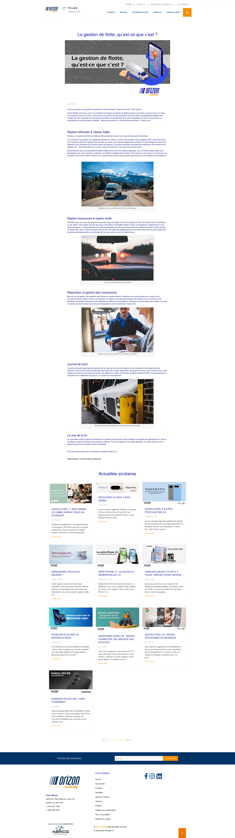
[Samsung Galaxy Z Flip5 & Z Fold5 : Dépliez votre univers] (164, 556)
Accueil (98, 779)
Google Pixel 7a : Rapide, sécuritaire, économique (160, 636)
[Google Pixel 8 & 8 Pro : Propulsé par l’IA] (164, 493)
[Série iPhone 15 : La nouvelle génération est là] (117, 556)
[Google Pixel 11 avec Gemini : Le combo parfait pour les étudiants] (71, 493)
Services (123, 12)
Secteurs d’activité (140, 12)
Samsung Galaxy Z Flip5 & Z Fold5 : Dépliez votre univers (163, 573)
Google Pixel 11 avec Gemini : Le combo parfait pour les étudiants (69, 512)
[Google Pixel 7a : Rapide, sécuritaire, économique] (164, 618)
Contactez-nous (173, 12)
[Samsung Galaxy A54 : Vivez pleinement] (71, 682)
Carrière (128, 4)
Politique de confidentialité (105, 810)
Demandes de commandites (161, 4)
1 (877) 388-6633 (182, 4)
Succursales (100, 783)
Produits (157, 12)
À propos (111, 12)
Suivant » (128, 740)
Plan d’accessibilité (102, 814)
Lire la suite (56, 536)
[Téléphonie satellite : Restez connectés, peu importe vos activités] (117, 619)
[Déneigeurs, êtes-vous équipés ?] (71, 556)
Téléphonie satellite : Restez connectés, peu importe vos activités (116, 639)
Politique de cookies (103, 819)
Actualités (99, 792)
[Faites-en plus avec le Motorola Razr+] (71, 618)
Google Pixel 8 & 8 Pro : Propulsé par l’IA (159, 510)
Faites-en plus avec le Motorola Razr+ (65, 636)
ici (117, 451)
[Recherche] (187, 12)
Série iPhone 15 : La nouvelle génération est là (116, 573)
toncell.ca (141, 4)
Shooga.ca (109, 831)
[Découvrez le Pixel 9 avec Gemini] (117, 487)
